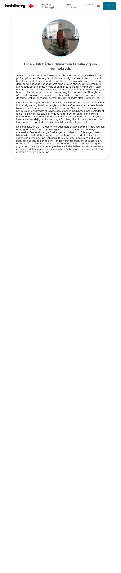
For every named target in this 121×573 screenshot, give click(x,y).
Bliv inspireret (71, 6)
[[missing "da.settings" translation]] (98, 6)
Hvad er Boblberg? (48, 6)
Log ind (109, 6)
